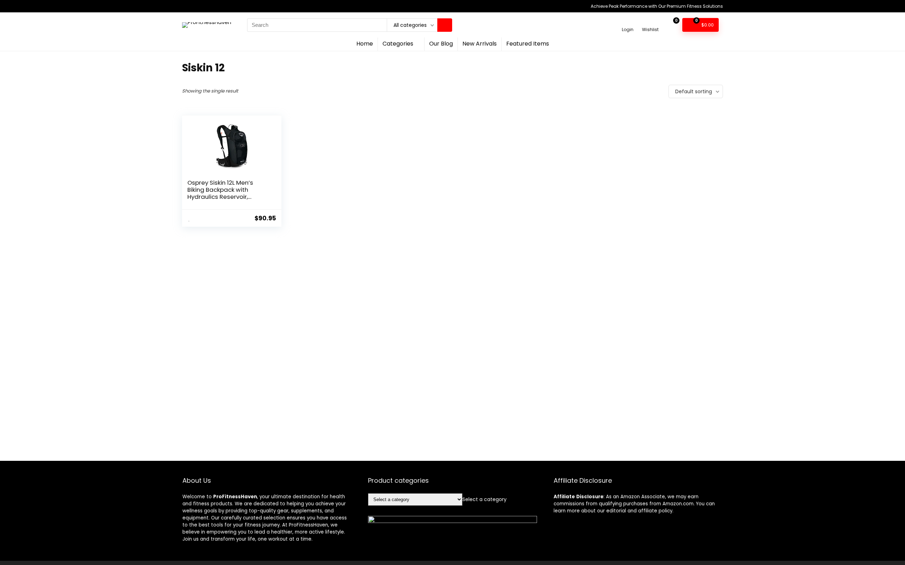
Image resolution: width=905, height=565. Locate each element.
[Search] (444, 25)
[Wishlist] (650, 22)
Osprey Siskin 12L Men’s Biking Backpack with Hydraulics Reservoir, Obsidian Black (220, 193)
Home (364, 44)
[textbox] (484, 499)
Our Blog (441, 44)
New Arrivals (479, 44)
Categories (398, 44)
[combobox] (484, 499)
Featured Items (527, 44)
